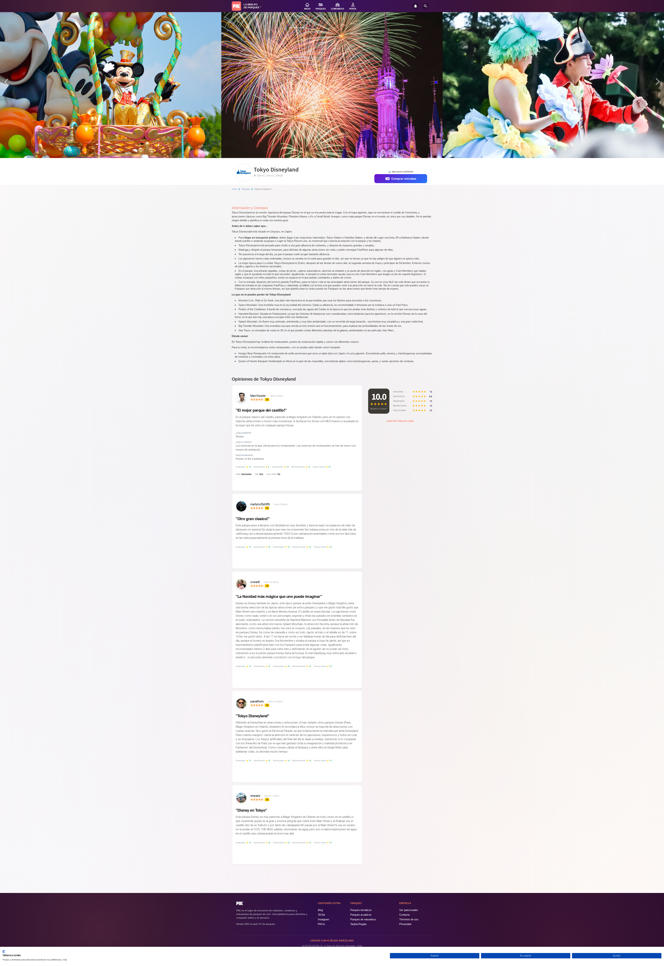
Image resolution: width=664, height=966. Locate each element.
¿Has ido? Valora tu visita (400, 421)
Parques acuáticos (360, 914)
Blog (320, 910)
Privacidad (405, 924)
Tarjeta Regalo (358, 924)
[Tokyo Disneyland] (243, 180)
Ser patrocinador (408, 910)
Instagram (323, 919)
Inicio (234, 189)
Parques (245, 189)
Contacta (404, 914)
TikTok (321, 914)
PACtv (321, 924)
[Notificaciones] (415, 6)
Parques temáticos (361, 910)
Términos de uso (408, 919)
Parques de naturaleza (363, 919)
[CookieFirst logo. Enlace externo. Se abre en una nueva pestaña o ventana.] (4, 951)
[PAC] (236, 6)
